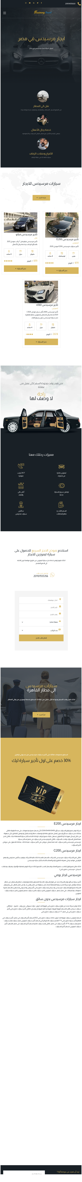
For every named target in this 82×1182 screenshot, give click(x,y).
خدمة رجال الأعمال (41, 129)
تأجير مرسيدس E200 (67, 239)
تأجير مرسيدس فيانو (26, 234)
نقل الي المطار (41, 106)
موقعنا (27, 560)
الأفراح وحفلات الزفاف (41, 153)
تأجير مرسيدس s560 (47, 304)
